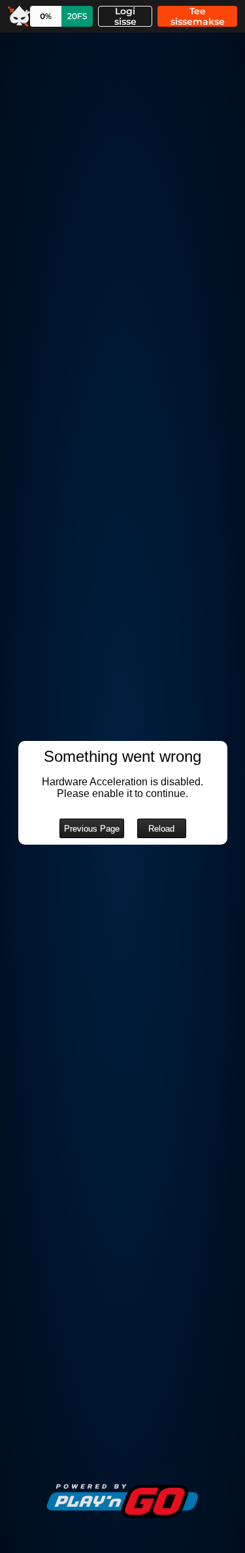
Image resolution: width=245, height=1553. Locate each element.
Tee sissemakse (198, 16)
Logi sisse (125, 16)
